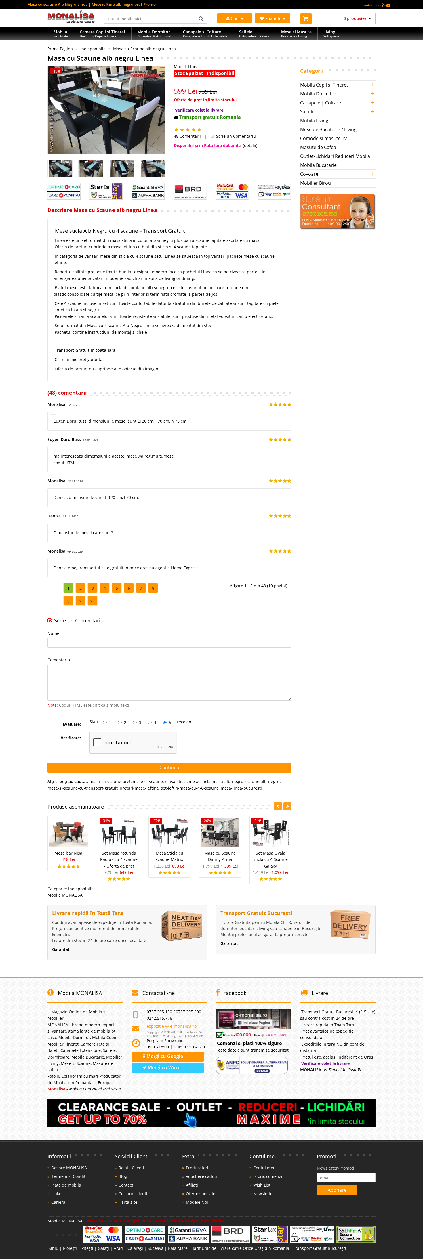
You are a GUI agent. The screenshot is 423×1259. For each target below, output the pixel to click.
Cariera (58, 1202)
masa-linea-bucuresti (241, 788)
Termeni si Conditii (69, 1176)
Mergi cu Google (164, 1056)
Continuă (169, 767)
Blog (123, 1176)
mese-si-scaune (148, 781)
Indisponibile (93, 48)
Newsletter (263, 1193)
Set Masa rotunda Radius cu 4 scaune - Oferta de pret (119, 859)
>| (92, 601)
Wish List (261, 1185)
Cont (235, 18)
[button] (287, 806)
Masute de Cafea (318, 147)
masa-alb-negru (228, 781)
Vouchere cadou (201, 1176)
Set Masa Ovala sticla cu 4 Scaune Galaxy (270, 859)
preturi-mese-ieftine (139, 788)
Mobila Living (314, 120)
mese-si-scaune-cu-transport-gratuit (82, 788)
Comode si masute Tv (323, 138)
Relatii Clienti (131, 1167)
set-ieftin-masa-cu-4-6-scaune (190, 788)
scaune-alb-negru (262, 781)
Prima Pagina (60, 48)
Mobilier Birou (315, 183)
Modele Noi (197, 1202)
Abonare (337, 1190)
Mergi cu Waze (163, 1067)
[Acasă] (71, 21)
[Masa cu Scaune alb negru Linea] (106, 110)
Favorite (274, 18)
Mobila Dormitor (318, 94)
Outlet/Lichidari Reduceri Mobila (335, 156)
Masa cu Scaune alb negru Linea (144, 48)
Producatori (197, 1167)
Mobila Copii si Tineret (324, 85)
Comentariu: (59, 659)
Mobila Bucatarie (318, 165)
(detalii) (250, 145)
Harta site (128, 1202)
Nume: (53, 633)
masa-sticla (176, 781)
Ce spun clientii (133, 1193)
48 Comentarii (187, 136)
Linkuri (57, 1193)
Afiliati (192, 1185)
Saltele (307, 111)
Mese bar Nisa (68, 853)
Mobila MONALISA (65, 895)
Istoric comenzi (267, 1176)
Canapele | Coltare (320, 103)
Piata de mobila (66, 1185)
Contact (126, 1185)
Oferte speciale (200, 1193)
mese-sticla (200, 781)
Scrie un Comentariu (235, 136)
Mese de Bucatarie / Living (328, 129)
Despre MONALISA (69, 1167)
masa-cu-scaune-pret (110, 781)
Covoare (309, 174)
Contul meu (264, 1167)
